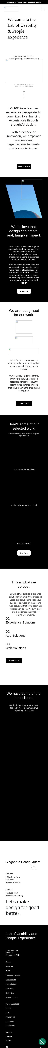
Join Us (8, 1008)
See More (24, 553)
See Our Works (24, 167)
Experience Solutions (13, 975)
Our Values (10, 1021)
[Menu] (43, 9)
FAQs (7, 1013)
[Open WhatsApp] (42, 1041)
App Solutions (11, 980)
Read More (24, 291)
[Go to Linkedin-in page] (41, 1047)
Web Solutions (11, 984)
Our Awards (10, 1026)
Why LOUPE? (10, 1017)
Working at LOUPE (12, 1004)
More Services (14, 660)
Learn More (24, 403)
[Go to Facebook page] (8, 1047)
